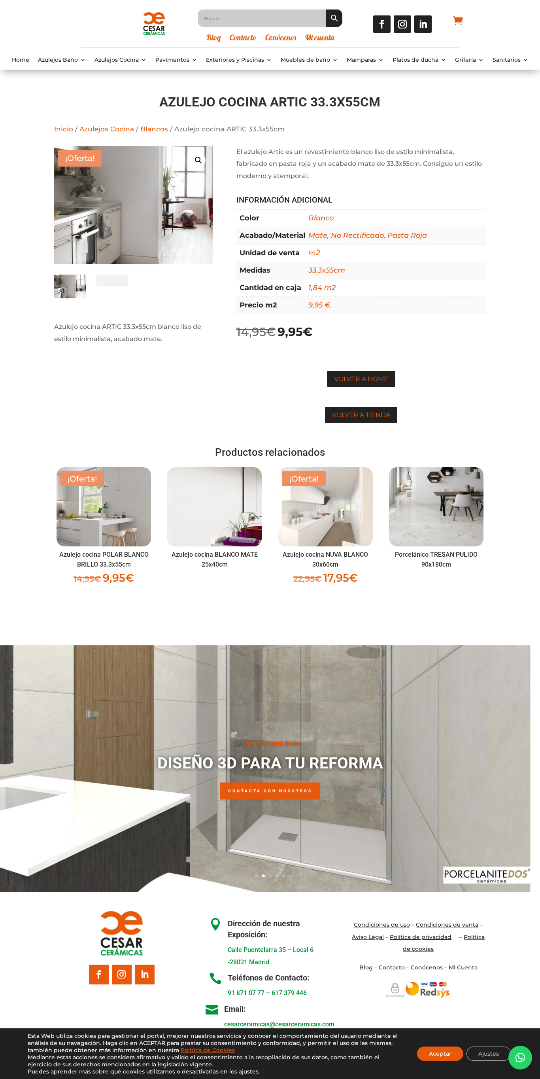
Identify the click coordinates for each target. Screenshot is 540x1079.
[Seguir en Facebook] (382, 24)
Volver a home (361, 379)
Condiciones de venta (447, 924)
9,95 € (319, 305)
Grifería (465, 60)
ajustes (249, 1071)
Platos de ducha (415, 60)
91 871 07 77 (246, 993)
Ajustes (488, 1053)
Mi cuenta (319, 38)
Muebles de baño (305, 60)
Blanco (321, 218)
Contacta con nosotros (270, 791)
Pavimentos (172, 60)
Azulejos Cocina (116, 60)
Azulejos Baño (58, 60)
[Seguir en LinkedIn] (423, 24)
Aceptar (440, 1053)
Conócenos (280, 38)
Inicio (63, 129)
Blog (213, 38)
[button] (198, 160)
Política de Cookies (208, 1050)
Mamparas (361, 60)
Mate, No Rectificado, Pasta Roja (367, 235)
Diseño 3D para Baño (270, 743)
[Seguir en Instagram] (402, 24)
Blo (366, 967)
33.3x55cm (326, 270)
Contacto (243, 38)
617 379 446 (289, 993)
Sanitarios (507, 60)
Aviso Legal (368, 937)
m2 (314, 252)
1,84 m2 (322, 287)
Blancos (154, 129)
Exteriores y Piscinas (235, 60)
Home (20, 60)
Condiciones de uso (382, 924)
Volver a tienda (361, 415)
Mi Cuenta (463, 967)
